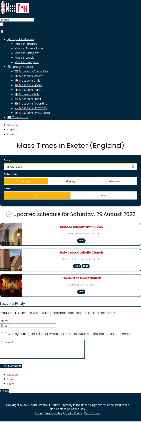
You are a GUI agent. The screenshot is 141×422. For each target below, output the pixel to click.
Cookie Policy (73, 413)
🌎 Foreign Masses (20, 67)
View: (7, 188)
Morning (70, 181)
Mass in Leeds (24, 57)
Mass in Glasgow (27, 53)
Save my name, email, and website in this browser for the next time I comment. (69, 333)
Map (103, 195)
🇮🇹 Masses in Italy (27, 94)
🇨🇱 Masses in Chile (28, 80)
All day (26, 181)
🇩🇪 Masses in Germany (31, 108)
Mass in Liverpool (27, 62)
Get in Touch (92, 413)
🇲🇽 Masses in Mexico (29, 76)
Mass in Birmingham (29, 48)
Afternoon (114, 181)
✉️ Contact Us (17, 117)
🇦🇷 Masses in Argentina (31, 103)
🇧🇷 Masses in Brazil (28, 99)
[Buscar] (1, 24)
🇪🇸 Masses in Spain (28, 85)
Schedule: (11, 174)
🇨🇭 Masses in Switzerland (32, 113)
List (37, 195)
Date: (7, 160)
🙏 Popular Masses (20, 39)
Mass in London (26, 44)
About (39, 413)
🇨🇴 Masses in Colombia (31, 71)
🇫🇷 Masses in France (29, 90)
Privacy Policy (53, 413)
